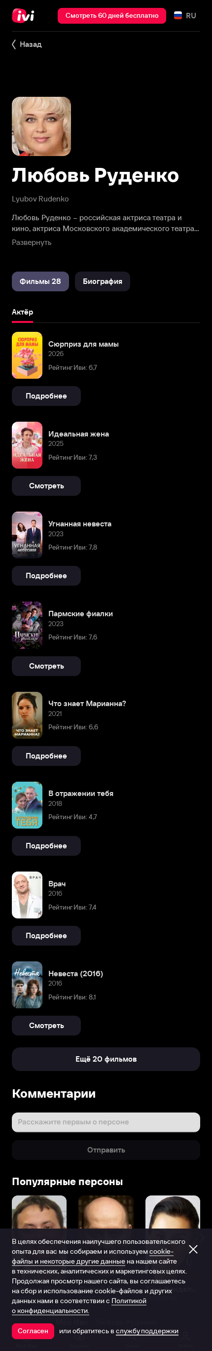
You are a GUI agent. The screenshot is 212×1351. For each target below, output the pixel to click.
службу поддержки (147, 1331)
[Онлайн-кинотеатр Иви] (25, 16)
